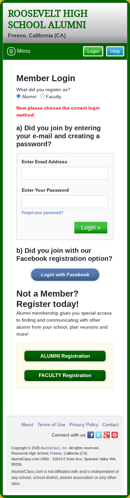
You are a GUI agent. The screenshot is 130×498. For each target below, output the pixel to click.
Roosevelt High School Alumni (48, 19)
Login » (91, 227)
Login (93, 51)
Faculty (53, 96)
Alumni (29, 96)
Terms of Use (51, 424)
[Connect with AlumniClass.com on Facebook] (90, 435)
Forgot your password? (42, 212)
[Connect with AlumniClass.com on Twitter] (98, 435)
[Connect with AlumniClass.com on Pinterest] (114, 435)
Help (115, 51)
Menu (23, 51)
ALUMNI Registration (65, 356)
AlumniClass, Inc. (54, 448)
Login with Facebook (65, 274)
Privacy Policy (83, 424)
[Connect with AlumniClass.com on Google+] (106, 435)
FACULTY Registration (65, 375)
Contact (110, 424)
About (27, 424)
